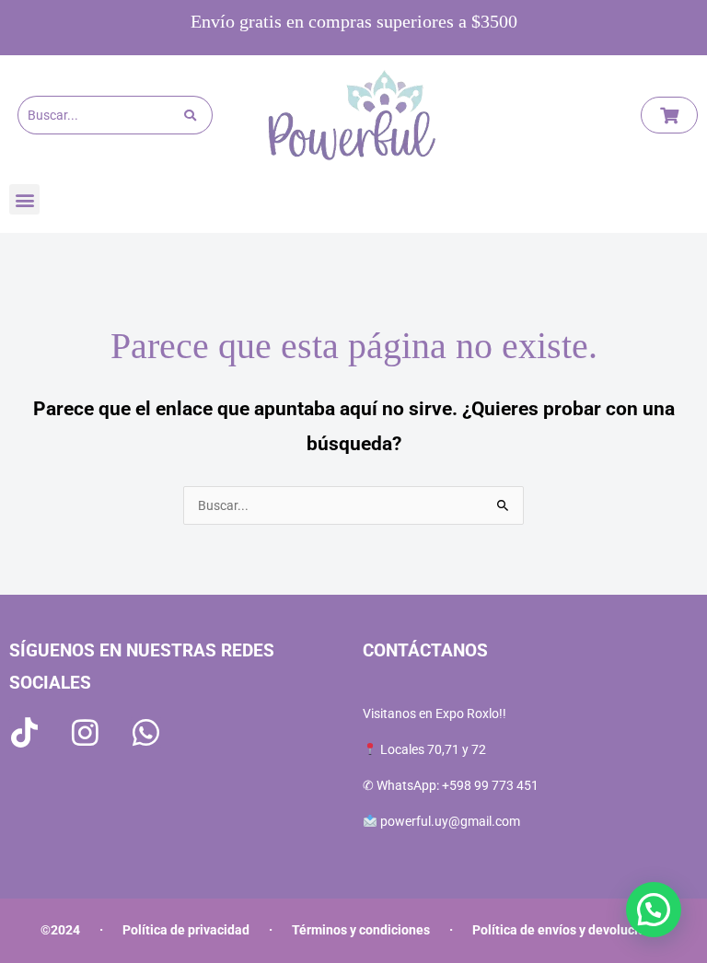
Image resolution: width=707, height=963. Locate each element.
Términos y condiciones (361, 929)
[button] (24, 199)
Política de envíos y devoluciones (569, 929)
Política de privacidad (185, 929)
